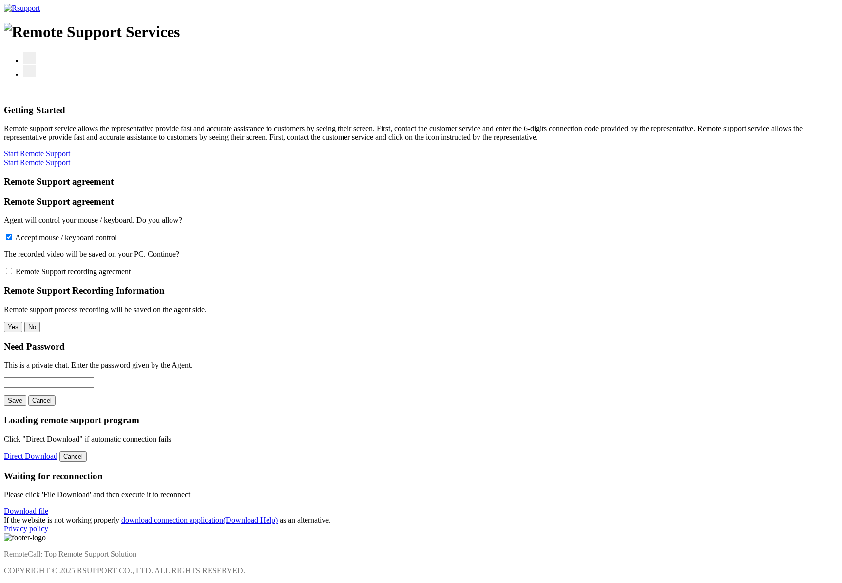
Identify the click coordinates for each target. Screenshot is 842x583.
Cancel (42, 400)
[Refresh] (29, 71)
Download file (26, 511)
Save (15, 400)
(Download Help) (250, 520)
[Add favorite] (29, 58)
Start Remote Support (37, 154)
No (32, 327)
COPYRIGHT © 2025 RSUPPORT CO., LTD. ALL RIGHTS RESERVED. (124, 570)
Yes (13, 327)
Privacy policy (26, 529)
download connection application (172, 520)
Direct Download (30, 456)
